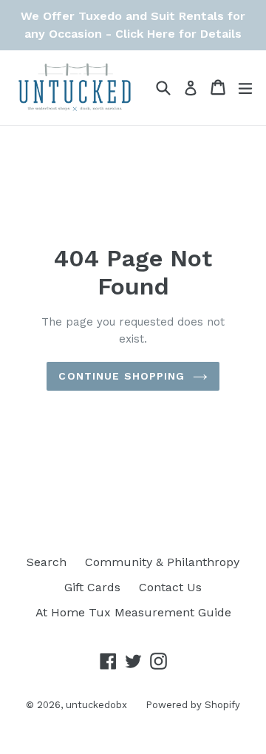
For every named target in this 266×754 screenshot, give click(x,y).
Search (46, 562)
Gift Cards (92, 587)
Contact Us (170, 587)
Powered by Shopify (193, 704)
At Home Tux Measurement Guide (133, 612)
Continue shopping (121, 376)
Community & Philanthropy (162, 562)
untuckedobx (96, 704)
